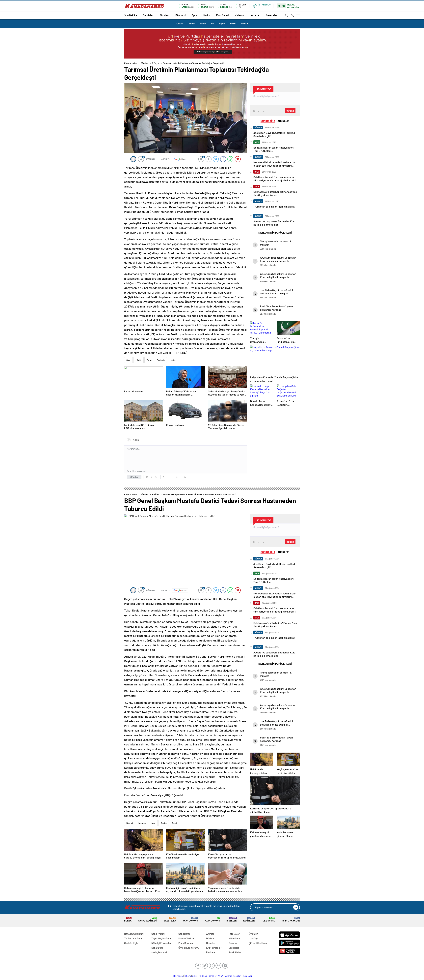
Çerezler (212, 976)
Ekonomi (180, 15)
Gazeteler (271, 15)
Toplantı (161, 360)
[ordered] (164, 477)
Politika (244, 23)
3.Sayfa (180, 23)
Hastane (142, 823)
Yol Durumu (268, 919)
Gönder (134, 477)
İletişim (187, 976)
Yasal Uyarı (247, 976)
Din (212, 23)
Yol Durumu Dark (133, 938)
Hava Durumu (190, 919)
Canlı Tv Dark (158, 933)
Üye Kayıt (254, 938)
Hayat (233, 23)
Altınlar (210, 933)
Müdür (138, 360)
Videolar (240, 15)
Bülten (203, 23)
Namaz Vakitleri (147, 919)
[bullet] (169, 477)
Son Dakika (130, 15)
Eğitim (222, 23)
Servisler (148, 15)
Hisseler (231, 919)
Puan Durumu (212, 919)
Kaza (153, 823)
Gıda (128, 360)
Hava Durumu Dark (134, 933)
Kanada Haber (130, 63)
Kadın (206, 15)
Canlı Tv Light (131, 943)
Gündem (164, 15)
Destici (129, 823)
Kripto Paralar (291, 919)
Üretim (173, 360)
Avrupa (191, 23)
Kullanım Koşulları (232, 976)
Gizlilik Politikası (199, 976)
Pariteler (249, 919)
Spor (194, 15)
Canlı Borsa (184, 933)
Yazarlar (255, 15)
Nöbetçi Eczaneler (161, 943)
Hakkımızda (177, 976)
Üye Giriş (253, 933)
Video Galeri (235, 938)
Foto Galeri (222, 15)
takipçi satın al (159, 952)
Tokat (174, 823)
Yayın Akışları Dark (161, 938)
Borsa (128, 919)
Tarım (149, 360)
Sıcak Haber (235, 952)
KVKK (220, 976)
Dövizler (210, 938)
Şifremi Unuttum (258, 943)
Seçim (164, 823)
